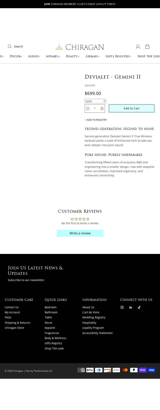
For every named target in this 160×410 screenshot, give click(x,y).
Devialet (90, 85)
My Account (12, 312)
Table (48, 317)
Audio (33, 56)
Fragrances (52, 333)
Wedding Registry (93, 317)
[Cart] (147, 46)
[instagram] (122, 307)
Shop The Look (54, 348)
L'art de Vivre (90, 312)
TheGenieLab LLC (43, 370)
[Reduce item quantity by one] (88, 109)
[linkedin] (130, 307)
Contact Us (12, 307)
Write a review (80, 233)
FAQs (8, 317)
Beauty (72, 56)
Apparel (52, 56)
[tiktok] (139, 307)
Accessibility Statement (97, 333)
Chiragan (18, 370)
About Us (88, 307)
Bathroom (51, 312)
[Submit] (12, 46)
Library (92, 56)
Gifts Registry (117, 56)
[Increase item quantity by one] (102, 109)
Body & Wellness (55, 338)
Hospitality (89, 322)
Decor (15, 56)
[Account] (138, 46)
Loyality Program (93, 328)
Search (18, 46)
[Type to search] (95, 101)
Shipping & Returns (17, 322)
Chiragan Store (14, 328)
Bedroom (51, 307)
